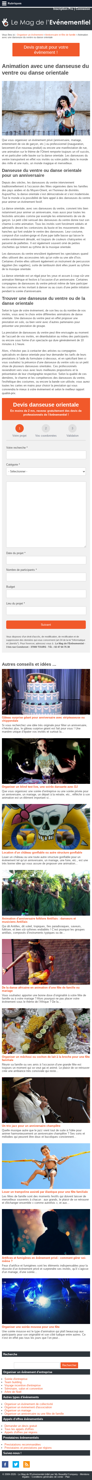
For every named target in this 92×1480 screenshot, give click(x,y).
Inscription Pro (63, 9)
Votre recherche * (17, 447)
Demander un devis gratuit (20, 1425)
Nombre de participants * (21, 569)
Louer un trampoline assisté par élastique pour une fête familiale (45, 1191)
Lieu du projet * (15, 603)
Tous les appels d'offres (19, 1429)
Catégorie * (13, 464)
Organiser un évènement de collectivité (28, 1404)
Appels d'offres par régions (20, 1432)
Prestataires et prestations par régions (28, 1447)
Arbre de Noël (12, 1391)
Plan (67, 1476)
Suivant (46, 624)
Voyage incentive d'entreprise (22, 1385)
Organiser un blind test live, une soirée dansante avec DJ (40, 786)
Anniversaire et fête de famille (60, 34)
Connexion (83, 9)
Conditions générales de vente (47, 1476)
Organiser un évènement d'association (28, 1407)
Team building (13, 1382)
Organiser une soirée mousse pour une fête (30, 1326)
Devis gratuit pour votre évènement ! (46, 50)
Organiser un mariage (17, 1410)
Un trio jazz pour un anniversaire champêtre (31, 1125)
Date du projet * (15, 553)
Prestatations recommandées (22, 1444)
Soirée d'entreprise (15, 1379)
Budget (10, 586)
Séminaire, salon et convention (23, 1388)
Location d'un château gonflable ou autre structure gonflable (42, 852)
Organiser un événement (30, 34)
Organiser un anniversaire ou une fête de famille (34, 1413)
